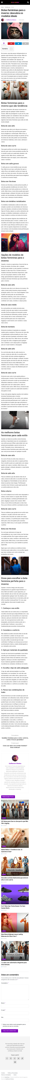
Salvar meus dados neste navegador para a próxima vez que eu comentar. (14, 1025)
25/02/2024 (21, 19)
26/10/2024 (4, 853)
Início (2, 7)
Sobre (15, 1074)
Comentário (5, 983)
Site (2, 1017)
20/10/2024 (4, 910)
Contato (3, 1073)
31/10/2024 (4, 825)
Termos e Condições (6, 1074)
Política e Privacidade (13, 1073)
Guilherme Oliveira (11, 19)
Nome (3, 1003)
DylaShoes (7, 1077)
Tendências (7, 7)
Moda (12, 7)
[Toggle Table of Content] (10, 49)
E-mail (3, 1010)
